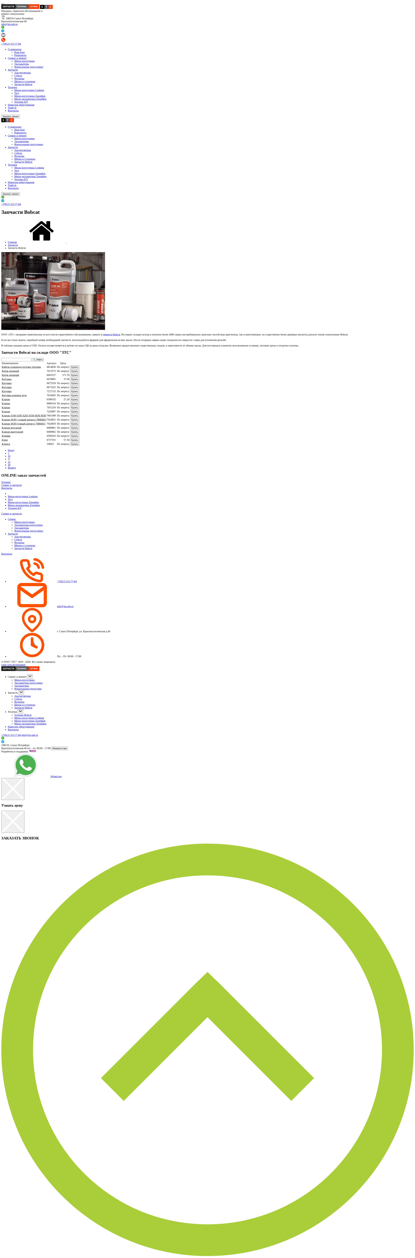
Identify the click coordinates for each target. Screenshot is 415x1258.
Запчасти (13, 69)
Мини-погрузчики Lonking (29, 90)
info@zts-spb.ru (9, 24)
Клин (5, 440)
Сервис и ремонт (17, 58)
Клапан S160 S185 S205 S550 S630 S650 (24, 415)
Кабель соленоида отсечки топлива (21, 367)
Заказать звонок (10, 116)
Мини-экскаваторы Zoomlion (30, 99)
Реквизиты (20, 55)
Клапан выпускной (12, 431)
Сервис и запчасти (11, 485)
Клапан (6, 399)
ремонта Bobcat (111, 334)
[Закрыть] (12, 789)
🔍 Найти (37, 359)
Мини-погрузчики (24, 61)
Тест (16, 93)
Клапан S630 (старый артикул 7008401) (23, 423)
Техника (12, 87)
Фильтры (19, 78)
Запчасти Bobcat (23, 84)
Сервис (12, 519)
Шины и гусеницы (24, 81)
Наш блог (19, 52)
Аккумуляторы (22, 72)
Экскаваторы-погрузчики (28, 525)
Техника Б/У (21, 102)
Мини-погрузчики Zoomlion (29, 96)
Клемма (6, 435)
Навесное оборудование (21, 104)
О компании (14, 49)
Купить (74, 367)
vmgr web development (13, 664)
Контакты (13, 110)
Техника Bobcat (22, 715)
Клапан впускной (11, 427)
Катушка (7, 379)
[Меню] (2, 3)
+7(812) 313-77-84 (11, 43)
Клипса (6, 444)
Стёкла (18, 75)
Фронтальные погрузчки (28, 688)
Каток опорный (10, 371)
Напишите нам (59, 748)
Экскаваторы (21, 64)
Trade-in (12, 107)
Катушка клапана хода (14, 395)
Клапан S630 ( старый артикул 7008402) (24, 419)
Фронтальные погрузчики (28, 66)
